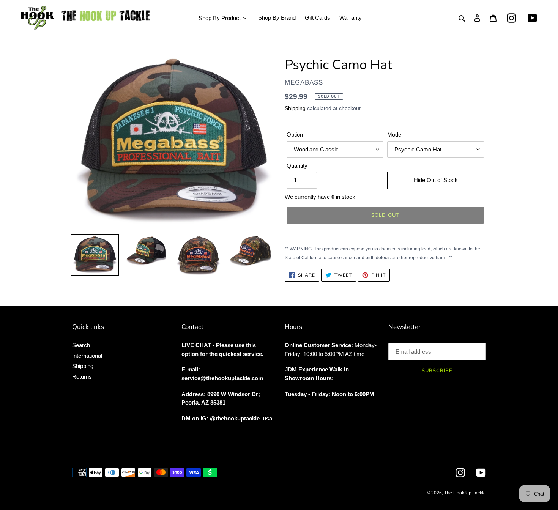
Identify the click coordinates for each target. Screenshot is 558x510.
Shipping (295, 108)
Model (394, 134)
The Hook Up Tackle (465, 493)
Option (295, 134)
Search (81, 345)
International (87, 356)
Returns (82, 376)
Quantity (297, 165)
